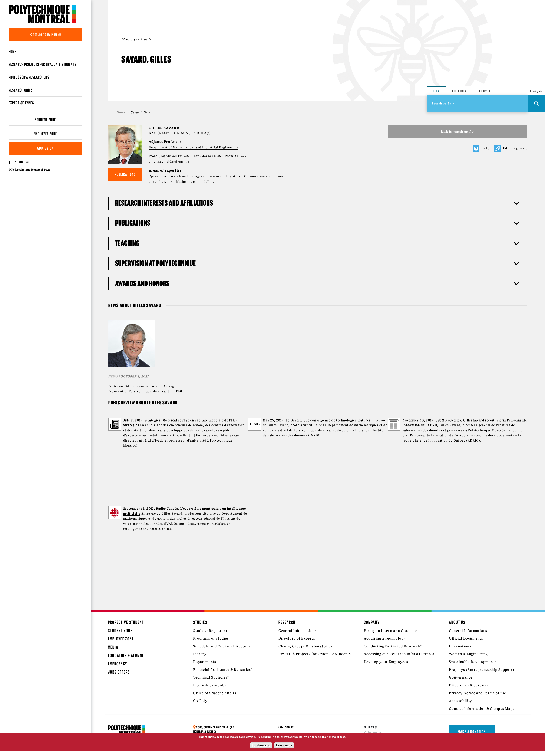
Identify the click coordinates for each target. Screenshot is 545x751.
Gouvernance (460, 677)
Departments (204, 662)
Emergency (117, 663)
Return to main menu (46, 34)
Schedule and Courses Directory (221, 646)
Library (200, 654)
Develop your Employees (386, 662)
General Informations (468, 631)
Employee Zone (45, 133)
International (461, 646)
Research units (21, 90)
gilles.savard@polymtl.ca (169, 162)
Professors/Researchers (29, 77)
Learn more (284, 745)
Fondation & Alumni (125, 655)
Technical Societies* (211, 677)
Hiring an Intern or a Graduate (390, 631)
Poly (436, 91)
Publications (125, 174)
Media (113, 647)
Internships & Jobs (209, 685)
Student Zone (45, 119)
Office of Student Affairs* (215, 693)
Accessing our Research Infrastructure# (399, 654)
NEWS (113, 376)
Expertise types (21, 103)
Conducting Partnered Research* (393, 646)
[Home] (43, 14)
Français (536, 91)
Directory (459, 91)
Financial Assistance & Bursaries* (222, 670)
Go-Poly (200, 701)
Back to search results (458, 131)
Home (12, 51)
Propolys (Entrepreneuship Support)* (482, 670)
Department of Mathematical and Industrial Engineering (193, 147)
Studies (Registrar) (210, 631)
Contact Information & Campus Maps (481, 708)
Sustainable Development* (472, 662)
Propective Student (126, 622)
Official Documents (466, 638)
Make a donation (472, 731)
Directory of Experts (296, 638)
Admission (45, 148)
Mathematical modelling (195, 182)
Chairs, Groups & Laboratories (305, 646)
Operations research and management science (185, 176)
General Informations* (298, 631)
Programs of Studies (211, 638)
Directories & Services (469, 685)
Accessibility (460, 701)
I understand (261, 745)
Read (179, 391)
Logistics (233, 176)
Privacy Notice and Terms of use (477, 693)
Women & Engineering (468, 654)
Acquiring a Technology (385, 638)
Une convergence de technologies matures (337, 420)
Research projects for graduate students (42, 64)
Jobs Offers (119, 672)
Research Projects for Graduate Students (314, 654)
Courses (485, 91)
